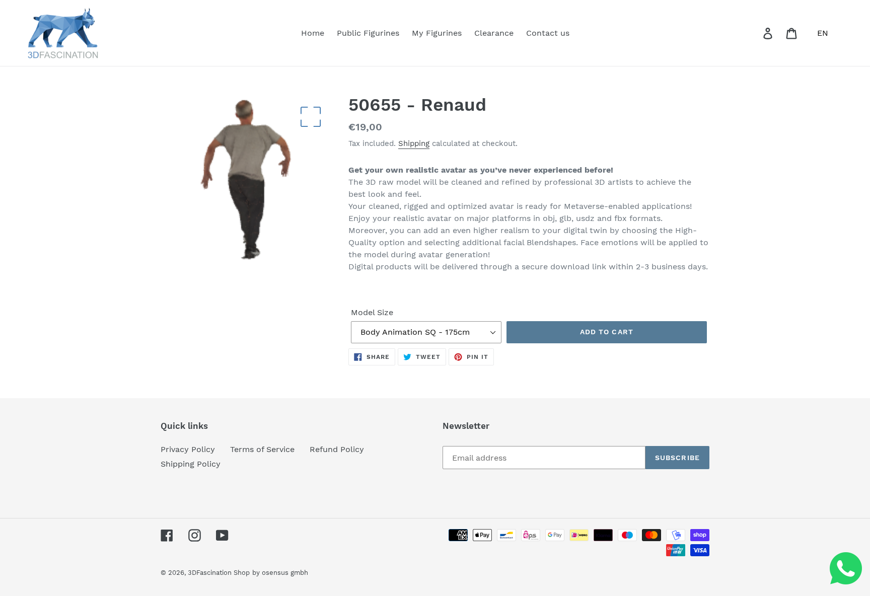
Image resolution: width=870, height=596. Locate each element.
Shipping (413, 143)
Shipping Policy (191, 464)
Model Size (372, 312)
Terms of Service (262, 449)
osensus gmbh (285, 572)
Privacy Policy (188, 449)
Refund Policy (337, 449)
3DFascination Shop (219, 572)
